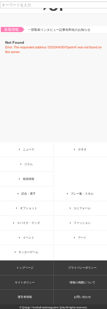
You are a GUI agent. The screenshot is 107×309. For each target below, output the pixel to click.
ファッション (82, 222)
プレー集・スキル (82, 193)
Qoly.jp (26, 307)
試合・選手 (28, 193)
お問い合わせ (82, 296)
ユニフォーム (82, 208)
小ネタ (82, 149)
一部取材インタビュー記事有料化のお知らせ (59, 30)
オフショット (28, 208)
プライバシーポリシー (82, 267)
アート (82, 237)
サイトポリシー (25, 282)
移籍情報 (28, 178)
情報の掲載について (82, 282)
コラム (28, 164)
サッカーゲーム (28, 252)
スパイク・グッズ (28, 222)
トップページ (25, 267)
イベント (28, 237)
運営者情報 (25, 296)
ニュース (28, 149)
